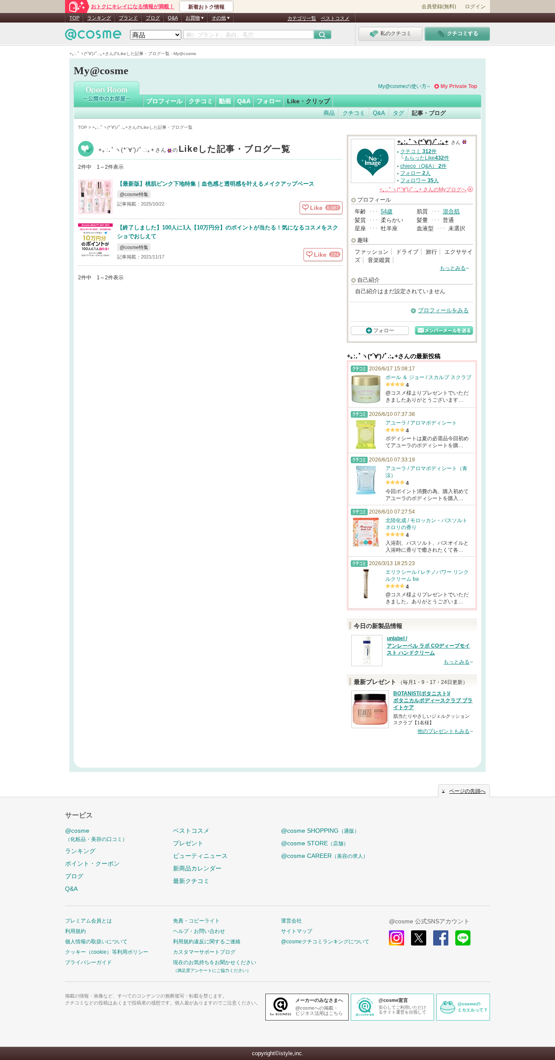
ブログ (153, 17)
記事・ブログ (429, 113)
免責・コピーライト (196, 921)
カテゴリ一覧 (301, 18)
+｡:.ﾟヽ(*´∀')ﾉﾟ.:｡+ (194, 150)
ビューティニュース (200, 855)
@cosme (96, 834)
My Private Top (459, 86)
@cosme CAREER (324, 855)
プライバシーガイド (88, 962)
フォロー (269, 101)
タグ (398, 113)
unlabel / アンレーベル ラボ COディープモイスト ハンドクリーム (428, 645)
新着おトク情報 (206, 7)
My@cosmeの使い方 (402, 86)
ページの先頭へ (467, 791)
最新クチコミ (191, 880)
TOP (74, 17)
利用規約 (75, 931)
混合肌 (451, 211)
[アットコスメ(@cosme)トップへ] (93, 36)
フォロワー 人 (419, 180)
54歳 (386, 211)
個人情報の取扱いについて (96, 942)
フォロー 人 (415, 173)
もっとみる (453, 268)
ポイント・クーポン (92, 863)
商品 (329, 113)
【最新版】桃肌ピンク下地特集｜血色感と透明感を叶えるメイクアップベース (215, 183)
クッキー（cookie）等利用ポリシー (106, 952)
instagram (396, 937)
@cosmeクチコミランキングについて (325, 942)
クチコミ (201, 101)
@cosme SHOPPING (320, 830)
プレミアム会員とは (88, 921)
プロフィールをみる (443, 310)
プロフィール (164, 101)
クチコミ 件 (418, 151)
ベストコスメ (335, 18)
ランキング (99, 17)
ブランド (128, 17)
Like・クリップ (308, 101)
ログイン (475, 6)
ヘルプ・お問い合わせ (199, 931)
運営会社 (291, 921)
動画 (225, 101)
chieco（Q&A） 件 (423, 166)
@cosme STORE (315, 843)
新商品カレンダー (197, 868)
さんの (425, 189)
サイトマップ (296, 931)
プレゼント (188, 843)
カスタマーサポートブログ (204, 952)
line (462, 937)
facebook (440, 937)
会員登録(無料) (438, 6)
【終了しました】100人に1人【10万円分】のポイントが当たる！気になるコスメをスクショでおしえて (227, 232)
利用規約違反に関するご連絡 (207, 942)
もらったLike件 (426, 158)
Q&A (173, 17)
